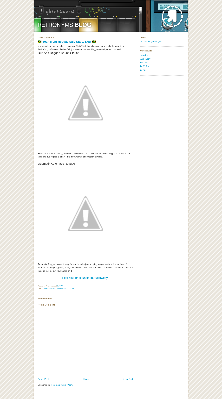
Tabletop (71, 288)
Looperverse (62, 288)
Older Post (128, 379)
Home (86, 379)
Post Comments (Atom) (62, 385)
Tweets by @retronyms (151, 41)
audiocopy (48, 288)
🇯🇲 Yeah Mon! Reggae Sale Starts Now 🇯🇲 (67, 41)
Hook (54, 288)
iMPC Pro (144, 66)
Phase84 (144, 62)
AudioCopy (145, 59)
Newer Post (43, 379)
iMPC (142, 70)
